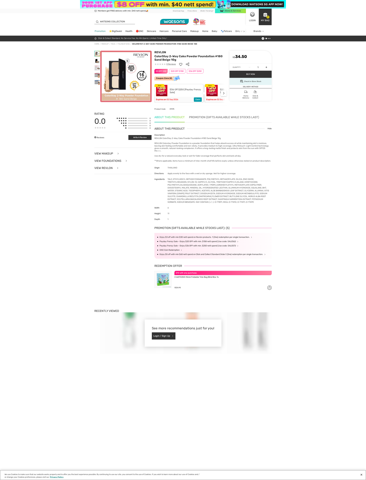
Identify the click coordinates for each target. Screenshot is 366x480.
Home (205, 31)
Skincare (151, 31)
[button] (265, 17)
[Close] (361, 475)
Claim (197, 99)
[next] (244, 31)
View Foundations (108, 160)
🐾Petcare (226, 31)
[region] (183, 475)
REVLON (160, 52)
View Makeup (104, 153)
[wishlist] (181, 64)
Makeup (194, 31)
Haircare (164, 31)
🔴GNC (139, 31)
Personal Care (179, 31)
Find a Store (192, 11)
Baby (214, 31)
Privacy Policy (56, 477)
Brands (257, 31)
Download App (178, 11)
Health (128, 31)
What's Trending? (206, 11)
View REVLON (103, 168)
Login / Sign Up (161, 335)
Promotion (100, 31)
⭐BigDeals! (115, 31)
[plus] (266, 67)
